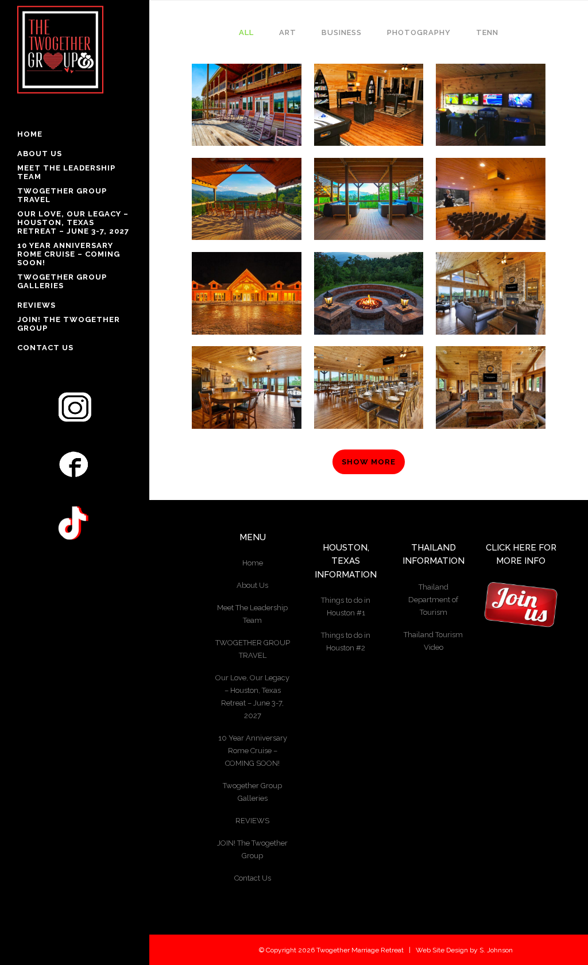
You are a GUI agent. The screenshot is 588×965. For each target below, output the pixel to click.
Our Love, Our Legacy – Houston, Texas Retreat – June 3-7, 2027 (252, 696)
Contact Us (252, 878)
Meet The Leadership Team (252, 614)
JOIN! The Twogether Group (252, 849)
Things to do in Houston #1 (345, 606)
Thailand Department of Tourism (433, 600)
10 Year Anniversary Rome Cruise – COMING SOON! (252, 751)
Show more (369, 462)
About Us (252, 585)
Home (252, 563)
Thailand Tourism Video (433, 641)
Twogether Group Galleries (252, 792)
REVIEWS (252, 820)
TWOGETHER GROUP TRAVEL (252, 649)
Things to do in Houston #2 (345, 641)
